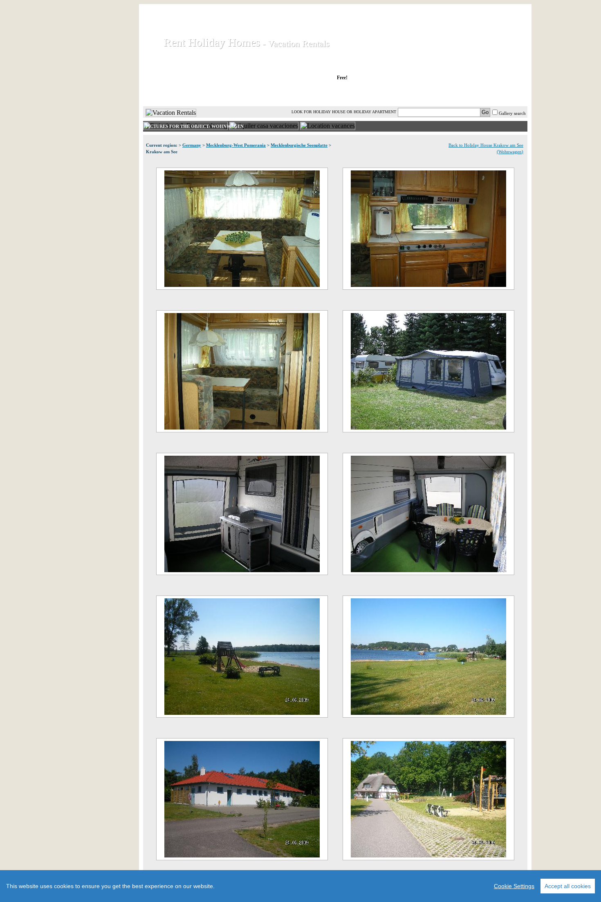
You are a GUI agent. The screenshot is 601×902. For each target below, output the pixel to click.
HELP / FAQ (505, 93)
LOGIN (455, 93)
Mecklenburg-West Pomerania (236, 145)
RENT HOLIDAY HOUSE (243, 93)
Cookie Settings (514, 886)
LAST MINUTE (402, 93)
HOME (171, 93)
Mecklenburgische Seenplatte (299, 145)
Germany (191, 145)
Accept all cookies (568, 886)
